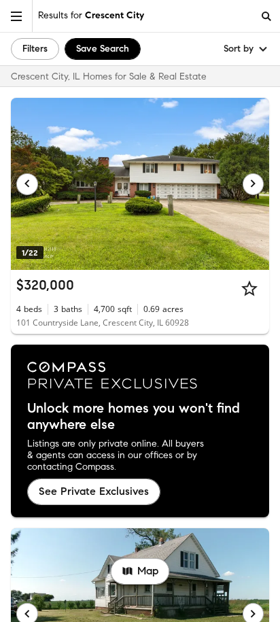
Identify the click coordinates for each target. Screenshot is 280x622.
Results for (91, 15)
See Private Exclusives (94, 491)
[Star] (249, 288)
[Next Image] (253, 184)
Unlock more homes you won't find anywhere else (133, 416)
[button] (16, 16)
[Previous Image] (27, 184)
